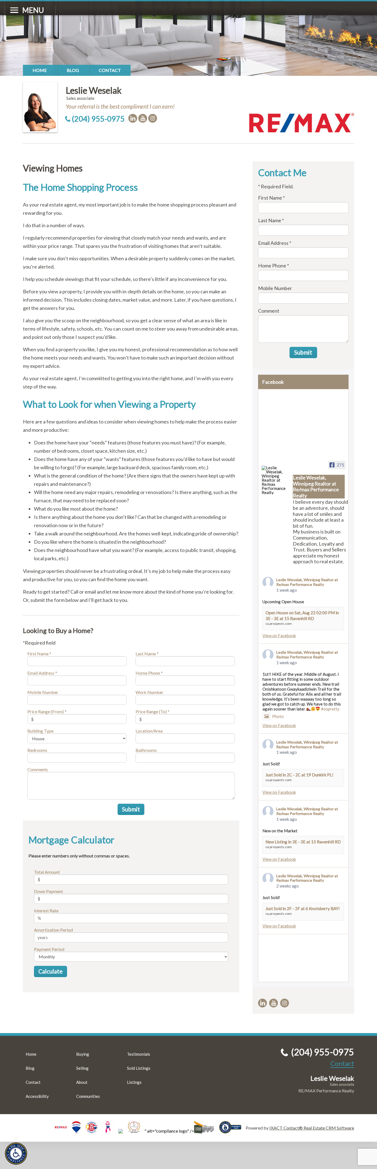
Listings (134, 1082)
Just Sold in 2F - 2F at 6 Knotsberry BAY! (303, 908)
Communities (88, 1096)
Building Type (40, 730)
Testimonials (138, 1054)
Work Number (149, 692)
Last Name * (147, 653)
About (81, 1082)
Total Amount (47, 872)
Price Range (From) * (47, 711)
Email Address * (42, 672)
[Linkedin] (132, 118)
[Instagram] (152, 118)
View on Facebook (279, 635)
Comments (37, 769)
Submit (131, 809)
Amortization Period (53, 929)
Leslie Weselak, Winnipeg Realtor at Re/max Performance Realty (307, 582)
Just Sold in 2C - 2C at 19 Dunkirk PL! (299, 774)
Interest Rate (46, 910)
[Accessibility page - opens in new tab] (232, 1130)
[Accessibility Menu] (16, 1153)
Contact (110, 70)
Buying (82, 1054)
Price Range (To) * (152, 711)
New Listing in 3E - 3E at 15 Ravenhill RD (303, 841)
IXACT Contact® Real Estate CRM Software (311, 1127)
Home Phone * (149, 672)
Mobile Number (42, 692)
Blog (73, 70)
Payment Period (49, 949)
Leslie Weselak (93, 90)
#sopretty (330, 708)
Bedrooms (37, 750)
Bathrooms (146, 750)
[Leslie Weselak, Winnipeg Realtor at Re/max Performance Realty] (275, 480)
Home (40, 70)
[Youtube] (142, 118)
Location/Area (149, 730)
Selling (82, 1068)
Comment (268, 311)
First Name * (39, 653)
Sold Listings (138, 1068)
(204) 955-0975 (98, 118)
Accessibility (37, 1096)
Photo (278, 716)
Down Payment (48, 891)
